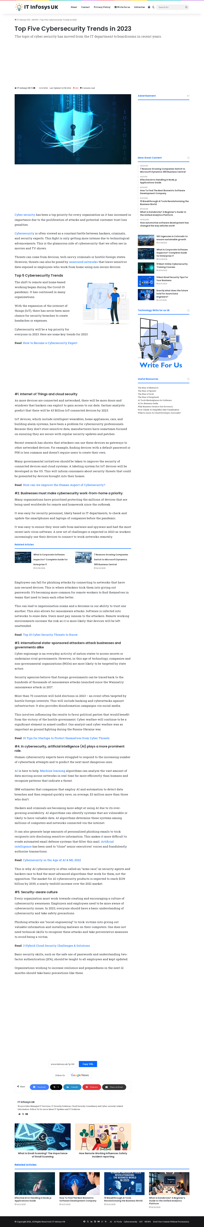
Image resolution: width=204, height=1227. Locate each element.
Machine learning (52, 771)
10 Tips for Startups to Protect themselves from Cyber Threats (66, 738)
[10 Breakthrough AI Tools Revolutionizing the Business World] (124, 1183)
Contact (85, 7)
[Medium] (26, 1114)
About (74, 7)
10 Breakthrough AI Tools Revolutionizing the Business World (123, 1199)
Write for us (123, 7)
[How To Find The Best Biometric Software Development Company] (79, 1183)
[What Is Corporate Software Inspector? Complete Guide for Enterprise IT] (23, 557)
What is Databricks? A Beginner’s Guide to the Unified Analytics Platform (167, 1200)
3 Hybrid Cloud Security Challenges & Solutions (56, 945)
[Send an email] (34, 88)
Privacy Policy (102, 7)
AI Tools (118, 1221)
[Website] (19, 1114)
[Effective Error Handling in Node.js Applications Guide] (35, 1183)
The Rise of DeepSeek (148, 397)
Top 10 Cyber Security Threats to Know (50, 634)
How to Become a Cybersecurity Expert (50, 343)
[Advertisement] (102, 62)
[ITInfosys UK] (37, 7)
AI (16, 771)
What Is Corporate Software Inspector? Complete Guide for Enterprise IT (50, 559)
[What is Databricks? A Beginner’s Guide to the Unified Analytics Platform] (169, 1183)
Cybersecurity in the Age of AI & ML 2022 (52, 860)
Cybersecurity (24, 233)
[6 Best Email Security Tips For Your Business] (146, 281)
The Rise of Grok (146, 394)
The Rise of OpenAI (147, 390)
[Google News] (80, 1075)
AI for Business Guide (148, 403)
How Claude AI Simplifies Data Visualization (158, 409)
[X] (23, 1114)
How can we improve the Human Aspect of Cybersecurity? (64, 485)
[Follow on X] (32, 88)
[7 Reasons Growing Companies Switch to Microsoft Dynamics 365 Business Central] (83, 557)
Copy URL (88, 1064)
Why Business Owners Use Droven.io (155, 406)
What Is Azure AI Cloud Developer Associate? (159, 412)
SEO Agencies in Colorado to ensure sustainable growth (172, 238)
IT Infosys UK (23, 19)
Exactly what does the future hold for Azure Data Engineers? (172, 293)
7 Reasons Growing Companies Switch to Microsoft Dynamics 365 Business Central (111, 559)
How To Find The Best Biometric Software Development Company (77, 1199)
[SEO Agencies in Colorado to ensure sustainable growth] (146, 240)
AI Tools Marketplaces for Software (155, 400)
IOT (141, 1221)
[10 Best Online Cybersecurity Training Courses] (146, 268)
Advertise (139, 7)
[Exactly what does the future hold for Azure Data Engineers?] (146, 294)
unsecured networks (83, 262)
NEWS (35, 19)
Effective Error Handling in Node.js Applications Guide (33, 1199)
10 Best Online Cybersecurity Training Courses (172, 265)
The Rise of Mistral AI (148, 387)
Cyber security (25, 214)
